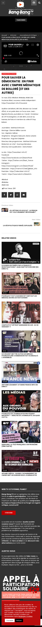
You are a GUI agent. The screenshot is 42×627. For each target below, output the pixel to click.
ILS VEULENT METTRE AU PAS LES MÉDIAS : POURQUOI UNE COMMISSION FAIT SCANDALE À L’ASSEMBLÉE (20, 356)
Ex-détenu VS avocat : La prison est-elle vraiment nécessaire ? (23, 211)
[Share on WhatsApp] (17, 195)
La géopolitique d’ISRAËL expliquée (17, 225)
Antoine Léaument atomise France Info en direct (20, 386)
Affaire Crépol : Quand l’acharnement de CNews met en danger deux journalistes (19, 474)
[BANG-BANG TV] (21, 8)
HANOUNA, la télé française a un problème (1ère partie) (19, 445)
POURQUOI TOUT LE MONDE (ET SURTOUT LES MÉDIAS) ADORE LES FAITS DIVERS (19, 297)
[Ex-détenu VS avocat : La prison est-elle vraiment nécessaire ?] (5, 211)
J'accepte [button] (9, 620)
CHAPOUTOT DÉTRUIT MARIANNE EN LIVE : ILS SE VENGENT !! (20, 326)
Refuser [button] (19, 620)
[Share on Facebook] (4, 195)
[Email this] (23, 195)
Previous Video (7, 205)
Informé (13, 35)
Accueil (4, 35)
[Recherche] (39, 2)
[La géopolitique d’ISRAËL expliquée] (37, 225)
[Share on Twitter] (10, 195)
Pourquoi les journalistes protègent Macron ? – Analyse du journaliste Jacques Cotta (21, 415)
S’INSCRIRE (8, 513)
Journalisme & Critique (28, 35)
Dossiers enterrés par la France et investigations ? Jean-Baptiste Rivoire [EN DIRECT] (20, 267)
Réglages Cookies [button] (25, 616)
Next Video (36, 219)
